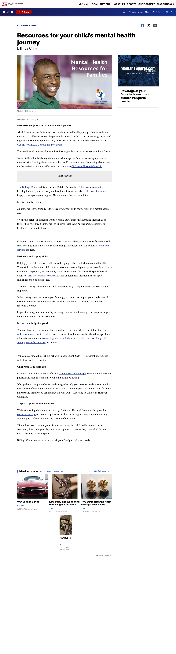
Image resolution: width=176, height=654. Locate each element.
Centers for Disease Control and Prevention (39, 144)
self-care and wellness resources (40, 275)
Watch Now (165, 4)
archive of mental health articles (33, 334)
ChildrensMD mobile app (72, 373)
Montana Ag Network (154, 11)
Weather (119, 4)
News (124, 11)
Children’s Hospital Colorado (87, 166)
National (106, 4)
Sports (132, 4)
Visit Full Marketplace (103, 471)
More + (169, 11)
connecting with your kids (56, 338)
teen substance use (35, 342)
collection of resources (95, 191)
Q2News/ (4, 12)
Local (94, 4)
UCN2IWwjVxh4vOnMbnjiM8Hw (13, 12)
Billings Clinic (27, 25)
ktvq (8, 12)
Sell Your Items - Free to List (51, 472)
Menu (82, 4)
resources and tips (26, 414)
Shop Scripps (146, 4)
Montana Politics (136, 11)
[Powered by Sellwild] (108, 555)
